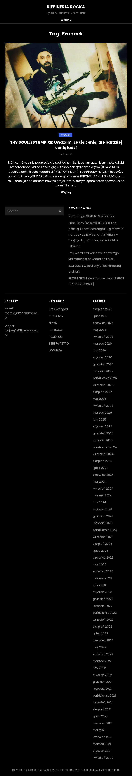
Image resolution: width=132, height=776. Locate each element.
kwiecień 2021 (102, 737)
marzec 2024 (102, 495)
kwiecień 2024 (103, 488)
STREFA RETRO (59, 344)
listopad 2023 (103, 523)
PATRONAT (56, 330)
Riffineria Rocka (66, 6)
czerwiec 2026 (103, 323)
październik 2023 (105, 530)
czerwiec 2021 (103, 723)
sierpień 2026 (102, 309)
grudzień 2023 (103, 516)
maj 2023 (99, 564)
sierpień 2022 (102, 626)
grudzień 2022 (103, 599)
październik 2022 (105, 613)
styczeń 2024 (102, 509)
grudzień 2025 (103, 364)
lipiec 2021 (100, 716)
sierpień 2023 (102, 544)
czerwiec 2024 (103, 475)
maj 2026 (99, 330)
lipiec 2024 (100, 468)
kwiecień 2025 (103, 406)
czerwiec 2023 (103, 557)
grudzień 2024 (103, 433)
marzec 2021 (102, 744)
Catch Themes (111, 770)
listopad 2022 (103, 606)
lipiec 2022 (100, 633)
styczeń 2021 (102, 751)
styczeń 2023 (102, 592)
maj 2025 (99, 399)
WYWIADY (65, 135)
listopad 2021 (102, 689)
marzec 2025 (102, 413)
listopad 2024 (103, 440)
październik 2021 (104, 696)
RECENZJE (55, 337)
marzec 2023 (102, 578)
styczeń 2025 (102, 426)
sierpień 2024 (102, 461)
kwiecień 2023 (103, 571)
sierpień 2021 (102, 709)
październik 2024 (105, 447)
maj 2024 (99, 482)
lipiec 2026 (100, 316)
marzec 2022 (102, 661)
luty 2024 (99, 502)
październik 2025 (105, 378)
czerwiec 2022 (103, 640)
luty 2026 (99, 350)
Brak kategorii (58, 309)
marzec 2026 (102, 344)
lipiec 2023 (100, 551)
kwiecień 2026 (103, 337)
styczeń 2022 (102, 675)
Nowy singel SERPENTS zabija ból (91, 216)
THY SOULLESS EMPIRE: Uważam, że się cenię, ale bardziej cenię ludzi (66, 145)
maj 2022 (99, 647)
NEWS (53, 323)
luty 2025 (99, 419)
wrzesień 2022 (103, 620)
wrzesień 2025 (103, 385)
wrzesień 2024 (103, 454)
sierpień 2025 (102, 392)
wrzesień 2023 (103, 537)
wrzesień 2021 (103, 702)
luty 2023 (99, 585)
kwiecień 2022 (103, 654)
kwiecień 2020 (103, 758)
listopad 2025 (103, 371)
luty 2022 (99, 668)
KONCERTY (56, 316)
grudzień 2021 (102, 682)
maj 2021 (99, 730)
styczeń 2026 (102, 357)
